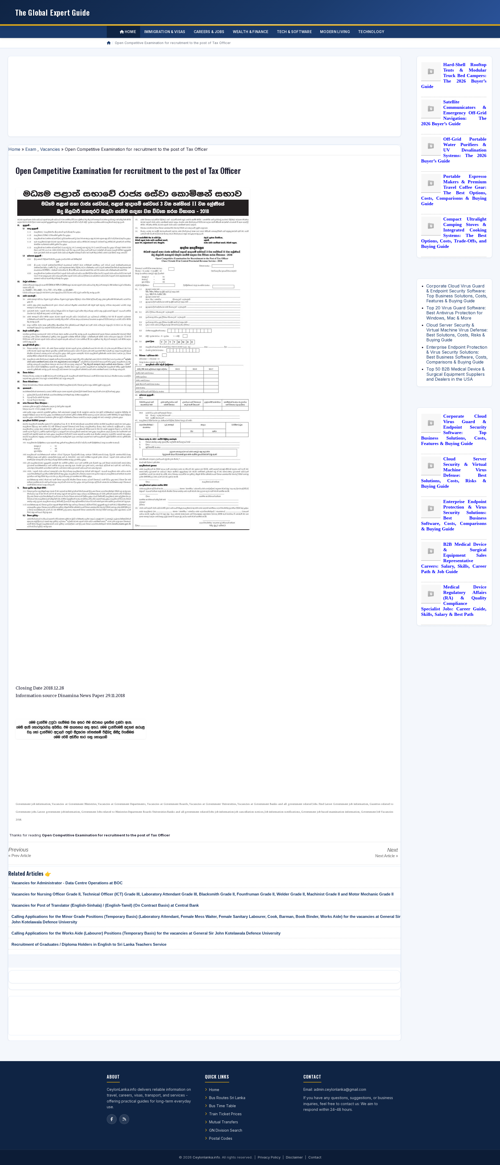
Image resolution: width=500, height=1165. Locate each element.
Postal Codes (220, 1138)
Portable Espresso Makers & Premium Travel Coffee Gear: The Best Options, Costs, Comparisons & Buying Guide (453, 190)
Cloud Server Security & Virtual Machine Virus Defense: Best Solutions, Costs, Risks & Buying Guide (457, 332)
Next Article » (386, 856)
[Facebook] (112, 1119)
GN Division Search (225, 1130)
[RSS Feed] (124, 1119)
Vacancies (50, 149)
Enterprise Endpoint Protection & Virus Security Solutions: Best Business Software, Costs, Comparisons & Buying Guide (457, 355)
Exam (30, 149)
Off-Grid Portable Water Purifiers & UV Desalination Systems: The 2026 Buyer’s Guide (453, 150)
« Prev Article (19, 855)
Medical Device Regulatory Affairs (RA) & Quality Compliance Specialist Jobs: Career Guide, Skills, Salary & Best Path (453, 600)
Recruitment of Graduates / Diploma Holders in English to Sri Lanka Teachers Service (88, 944)
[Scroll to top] (488, 1154)
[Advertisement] (168, 96)
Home (130, 32)
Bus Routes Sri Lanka (227, 1097)
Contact (314, 1157)
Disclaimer (294, 1157)
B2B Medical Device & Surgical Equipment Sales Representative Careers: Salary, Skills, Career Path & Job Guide (453, 558)
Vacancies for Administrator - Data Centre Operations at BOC (67, 883)
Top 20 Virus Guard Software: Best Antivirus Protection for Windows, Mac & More (456, 312)
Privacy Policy (269, 1157)
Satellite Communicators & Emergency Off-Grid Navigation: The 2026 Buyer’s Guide (453, 112)
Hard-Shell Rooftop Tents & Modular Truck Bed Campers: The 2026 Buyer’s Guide (453, 75)
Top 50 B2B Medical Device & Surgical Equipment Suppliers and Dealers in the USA (455, 373)
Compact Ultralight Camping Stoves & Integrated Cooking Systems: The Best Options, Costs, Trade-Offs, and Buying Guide (453, 232)
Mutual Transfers (223, 1122)
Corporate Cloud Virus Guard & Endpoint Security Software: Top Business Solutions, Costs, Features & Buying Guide (457, 293)
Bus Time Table (222, 1106)
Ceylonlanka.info (206, 1157)
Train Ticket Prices (225, 1114)
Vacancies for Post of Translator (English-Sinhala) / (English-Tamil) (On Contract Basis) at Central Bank (105, 905)
